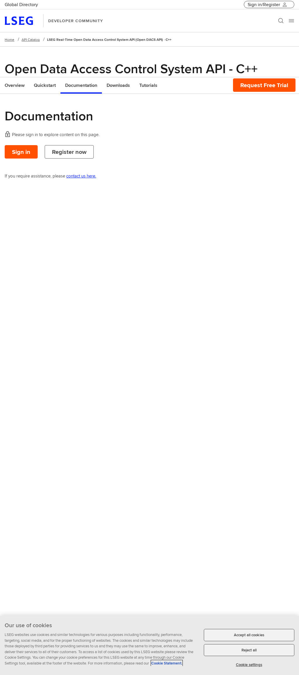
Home (9, 39)
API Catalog (31, 39)
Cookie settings (249, 664)
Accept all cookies (249, 635)
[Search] (281, 20)
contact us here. (81, 176)
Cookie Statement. (166, 663)
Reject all (249, 650)
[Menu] (291, 20)
